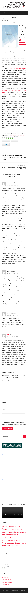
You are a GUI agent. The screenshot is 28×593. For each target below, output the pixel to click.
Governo (9, 537)
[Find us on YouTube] (5, 568)
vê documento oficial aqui (22, 42)
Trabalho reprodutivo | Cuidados (16, 545)
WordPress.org (5, 584)
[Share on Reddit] (7, 138)
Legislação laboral (19, 538)
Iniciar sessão (5, 577)
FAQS (3, 538)
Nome (4, 402)
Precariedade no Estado (11, 543)
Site (3, 416)
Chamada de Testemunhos (16, 529)
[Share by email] (13, 138)
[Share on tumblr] (11, 138)
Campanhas (6, 529)
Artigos (12, 526)
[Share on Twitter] (5, 138)
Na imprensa (9, 540)
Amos (8, 334)
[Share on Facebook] (2, 138)
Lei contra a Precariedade (17, 135)
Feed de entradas (6, 579)
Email (3, 409)
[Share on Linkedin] (9, 138)
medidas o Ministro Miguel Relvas (17, 68)
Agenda (9, 526)
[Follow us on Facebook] (2, 568)
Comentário (5, 380)
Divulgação (11, 532)
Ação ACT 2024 (17, 526)
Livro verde (4, 540)
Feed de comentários (7, 582)
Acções (4, 526)
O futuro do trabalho (16, 540)
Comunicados (4, 532)
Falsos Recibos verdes (18, 534)
